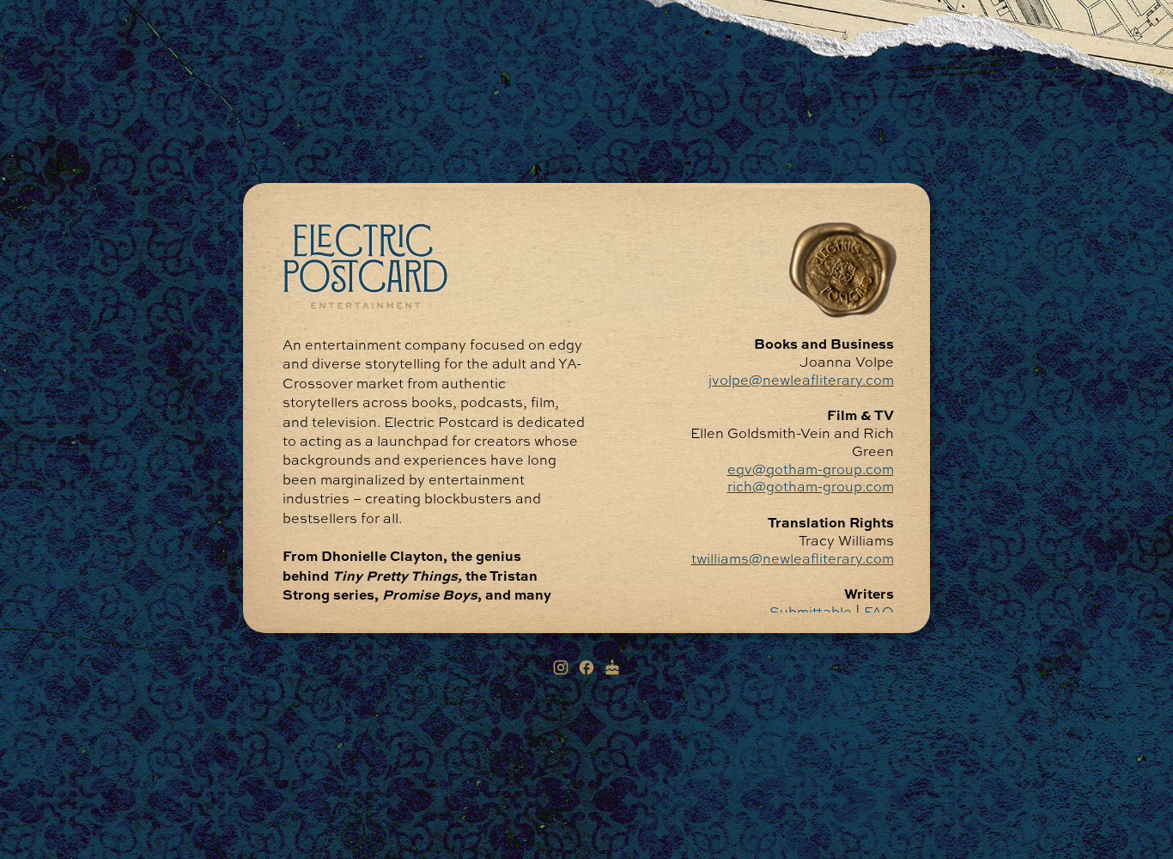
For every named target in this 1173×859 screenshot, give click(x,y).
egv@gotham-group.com (809, 470)
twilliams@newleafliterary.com (791, 559)
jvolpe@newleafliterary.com (800, 380)
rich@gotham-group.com (809, 488)
